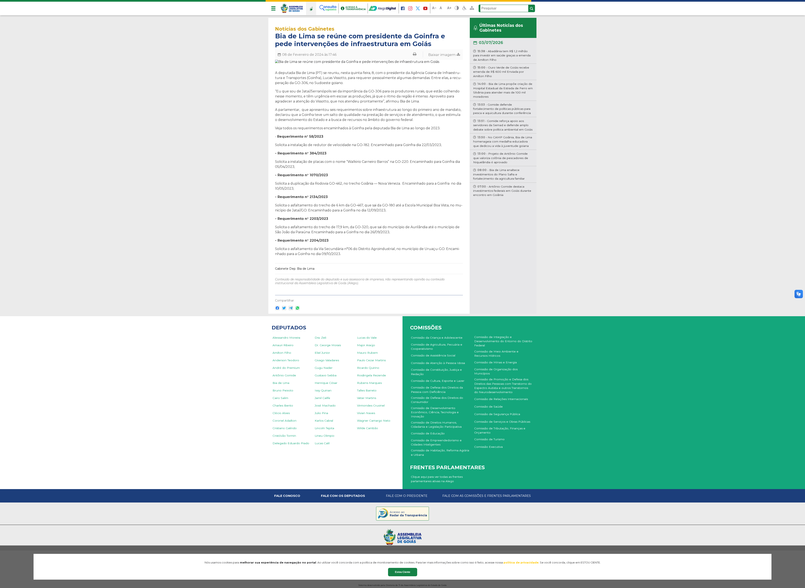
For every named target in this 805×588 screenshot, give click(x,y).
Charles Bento (283, 405)
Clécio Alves (281, 413)
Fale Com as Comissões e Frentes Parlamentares (486, 496)
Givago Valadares (327, 360)
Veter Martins (366, 398)
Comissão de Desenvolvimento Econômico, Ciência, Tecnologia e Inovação (435, 412)
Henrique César (326, 383)
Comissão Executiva (488, 446)
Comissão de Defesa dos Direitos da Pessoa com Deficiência (437, 389)
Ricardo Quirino (368, 367)
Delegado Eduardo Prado (291, 443)
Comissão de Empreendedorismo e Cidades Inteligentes (436, 442)
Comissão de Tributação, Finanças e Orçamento (499, 430)
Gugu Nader (323, 367)
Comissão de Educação (428, 433)
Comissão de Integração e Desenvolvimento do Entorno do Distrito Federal (503, 341)
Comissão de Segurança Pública (497, 414)
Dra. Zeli (320, 337)
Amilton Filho (282, 352)
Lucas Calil (322, 443)
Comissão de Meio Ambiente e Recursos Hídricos (496, 353)
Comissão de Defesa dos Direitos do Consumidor (437, 400)
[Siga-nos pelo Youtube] (425, 8)
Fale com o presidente (406, 496)
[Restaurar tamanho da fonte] (442, 8)
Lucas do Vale (367, 337)
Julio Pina (321, 413)
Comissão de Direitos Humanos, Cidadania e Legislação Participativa (436, 424)
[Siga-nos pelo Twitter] (418, 8)
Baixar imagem (442, 54)
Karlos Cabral (324, 420)
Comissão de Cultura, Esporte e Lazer (437, 380)
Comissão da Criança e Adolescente (436, 337)
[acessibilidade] (464, 8)
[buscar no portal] (531, 8)
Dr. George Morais (328, 345)
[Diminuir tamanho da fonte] (434, 8)
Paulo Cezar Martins (371, 360)
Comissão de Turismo (489, 439)
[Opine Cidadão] (311, 8)
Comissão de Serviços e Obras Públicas (502, 421)
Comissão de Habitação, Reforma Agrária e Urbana (440, 452)
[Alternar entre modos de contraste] (457, 8)
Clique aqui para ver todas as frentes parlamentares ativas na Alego (437, 479)
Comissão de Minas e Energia (495, 362)
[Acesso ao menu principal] (273, 8)
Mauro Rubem (367, 352)
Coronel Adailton (284, 420)
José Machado (325, 405)
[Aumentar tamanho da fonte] (449, 8)
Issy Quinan (323, 390)
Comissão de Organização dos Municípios (496, 371)
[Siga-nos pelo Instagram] (410, 8)
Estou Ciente (402, 572)
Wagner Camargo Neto (373, 420)
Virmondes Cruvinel (371, 405)
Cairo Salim (280, 398)
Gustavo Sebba (325, 375)
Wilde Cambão (367, 428)
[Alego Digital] (383, 8)
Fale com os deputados (343, 496)
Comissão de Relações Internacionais (501, 399)
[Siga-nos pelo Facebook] (403, 8)
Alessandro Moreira (286, 337)
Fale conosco (287, 496)
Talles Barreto (367, 390)
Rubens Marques (369, 383)
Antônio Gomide (284, 375)
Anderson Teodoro (286, 360)
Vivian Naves (366, 413)
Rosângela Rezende (371, 375)
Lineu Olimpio (324, 435)
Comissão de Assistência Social (433, 355)
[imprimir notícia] (415, 54)
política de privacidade (521, 562)
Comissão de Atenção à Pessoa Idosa (438, 363)
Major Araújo (366, 345)
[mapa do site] (472, 8)
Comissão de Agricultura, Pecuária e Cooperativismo (436, 346)
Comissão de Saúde (488, 406)
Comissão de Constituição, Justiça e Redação (436, 372)
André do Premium (286, 367)
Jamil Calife (322, 398)
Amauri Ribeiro (283, 345)
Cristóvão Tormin (284, 435)
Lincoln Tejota (324, 428)
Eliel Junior (322, 352)
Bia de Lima (281, 383)
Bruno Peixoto (283, 390)
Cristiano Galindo (285, 428)
